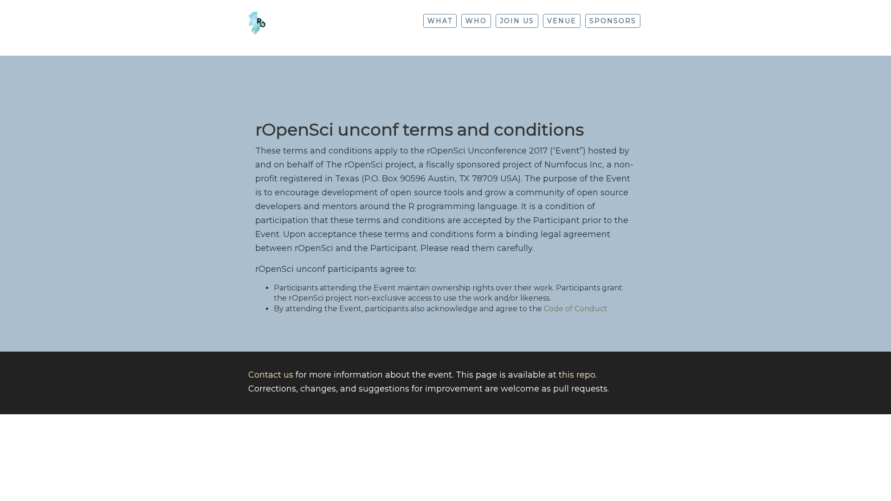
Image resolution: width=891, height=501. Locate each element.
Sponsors (612, 21)
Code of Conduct (575, 308)
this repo (577, 375)
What (439, 21)
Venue (561, 21)
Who (476, 21)
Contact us (270, 375)
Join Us (517, 21)
